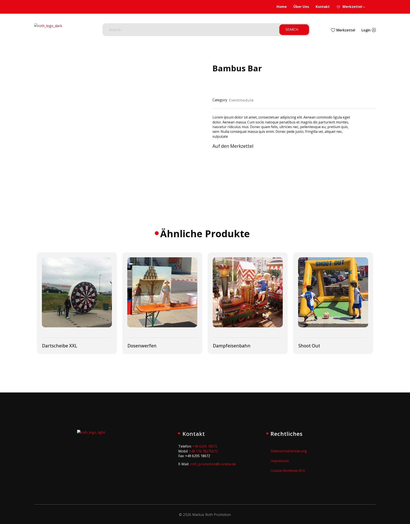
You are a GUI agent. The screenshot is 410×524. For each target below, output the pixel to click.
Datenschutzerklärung (289, 451)
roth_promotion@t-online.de (213, 464)
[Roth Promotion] (48, 30)
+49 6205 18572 (204, 446)
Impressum (280, 460)
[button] (237, 147)
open (182, 70)
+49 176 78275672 (203, 451)
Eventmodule (241, 100)
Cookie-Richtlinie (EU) (288, 470)
